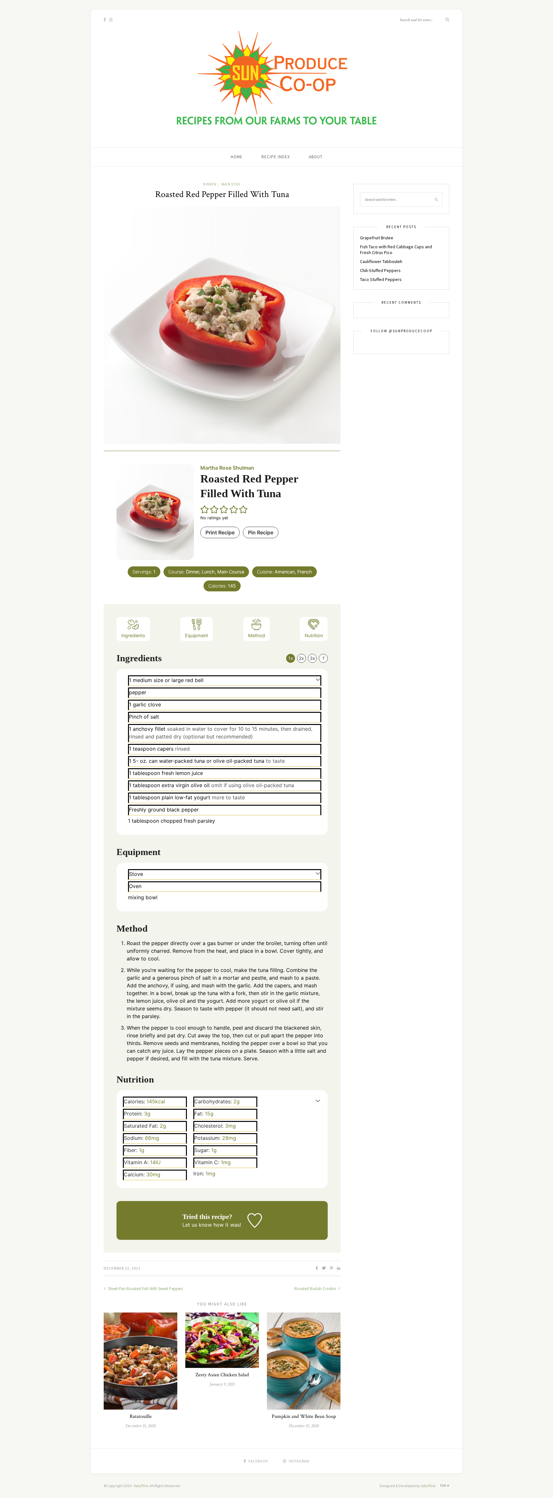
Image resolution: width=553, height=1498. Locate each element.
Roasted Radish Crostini (315, 1288)
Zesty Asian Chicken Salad (222, 1374)
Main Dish (230, 184)
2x (301, 658)
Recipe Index (275, 157)
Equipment (196, 635)
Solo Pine (141, 1485)
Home (237, 157)
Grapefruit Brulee (376, 238)
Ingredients (133, 635)
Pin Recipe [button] (260, 532)
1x (290, 658)
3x (312, 658)
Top (443, 1486)
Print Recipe (220, 532)
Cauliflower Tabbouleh (381, 261)
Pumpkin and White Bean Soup (304, 1416)
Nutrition (314, 635)
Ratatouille (141, 1416)
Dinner (209, 184)
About (316, 157)
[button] (204, 509)
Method (256, 635)
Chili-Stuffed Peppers (380, 270)
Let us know (197, 1225)
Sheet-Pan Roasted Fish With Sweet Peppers (145, 1288)
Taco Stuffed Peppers (381, 279)
